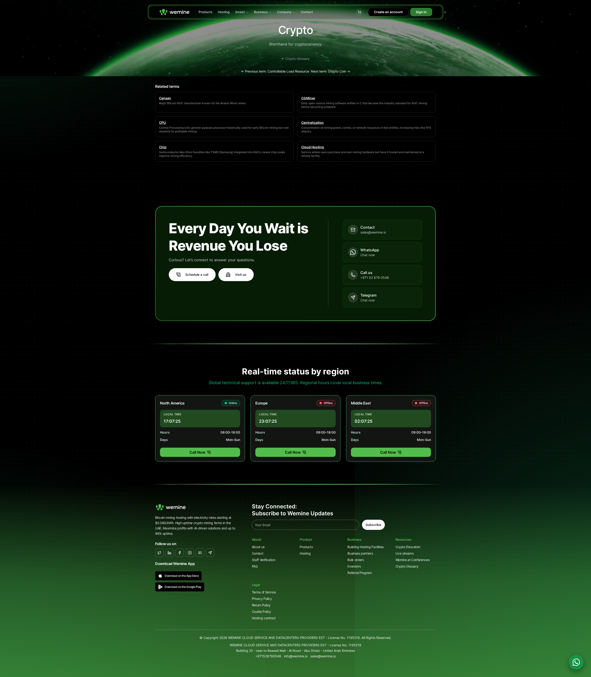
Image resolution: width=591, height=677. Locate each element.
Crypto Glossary (407, 566)
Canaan (165, 98)
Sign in (421, 12)
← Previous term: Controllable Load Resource (275, 71)
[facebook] (179, 553)
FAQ (255, 566)
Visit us (240, 274)
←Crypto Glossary (295, 59)
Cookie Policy (261, 611)
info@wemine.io (296, 656)
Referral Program (359, 573)
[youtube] (200, 553)
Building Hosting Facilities (365, 547)
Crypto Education (407, 547)
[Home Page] (174, 12)
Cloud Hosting (312, 147)
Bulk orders (355, 560)
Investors (354, 566)
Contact (307, 12)
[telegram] (210, 553)
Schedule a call (196, 274)
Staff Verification (263, 560)
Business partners (360, 553)
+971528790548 (268, 656)
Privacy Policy (262, 599)
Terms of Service (264, 592)
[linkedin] (169, 553)
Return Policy (261, 605)
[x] (159, 553)
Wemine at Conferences (412, 560)
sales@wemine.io (323, 656)
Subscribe (373, 525)
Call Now (197, 452)
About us (258, 547)
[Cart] (359, 12)
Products (205, 12)
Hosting (224, 12)
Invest (240, 12)
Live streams (404, 553)
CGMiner (308, 98)
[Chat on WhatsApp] (576, 662)
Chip (162, 147)
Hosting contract (264, 618)
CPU (162, 122)
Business (261, 12)
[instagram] (190, 553)
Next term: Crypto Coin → (330, 71)
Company (284, 12)
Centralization (312, 122)
